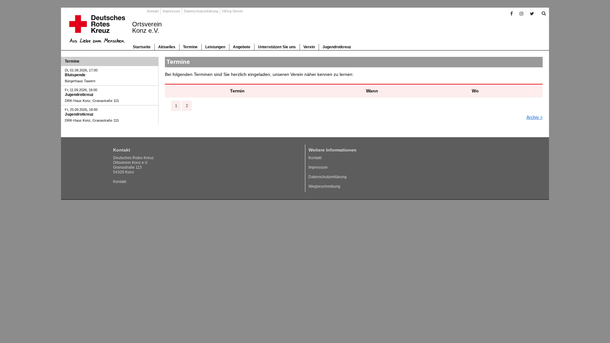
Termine (190, 47)
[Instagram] (521, 13)
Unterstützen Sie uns (277, 47)
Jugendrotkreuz (336, 47)
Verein (309, 47)
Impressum (171, 11)
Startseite (142, 47)
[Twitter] (532, 13)
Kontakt (153, 11)
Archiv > (534, 117)
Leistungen (215, 47)
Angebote (241, 47)
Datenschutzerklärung (201, 11)
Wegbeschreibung (324, 186)
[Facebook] (511, 13)
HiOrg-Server (232, 11)
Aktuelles (166, 47)
